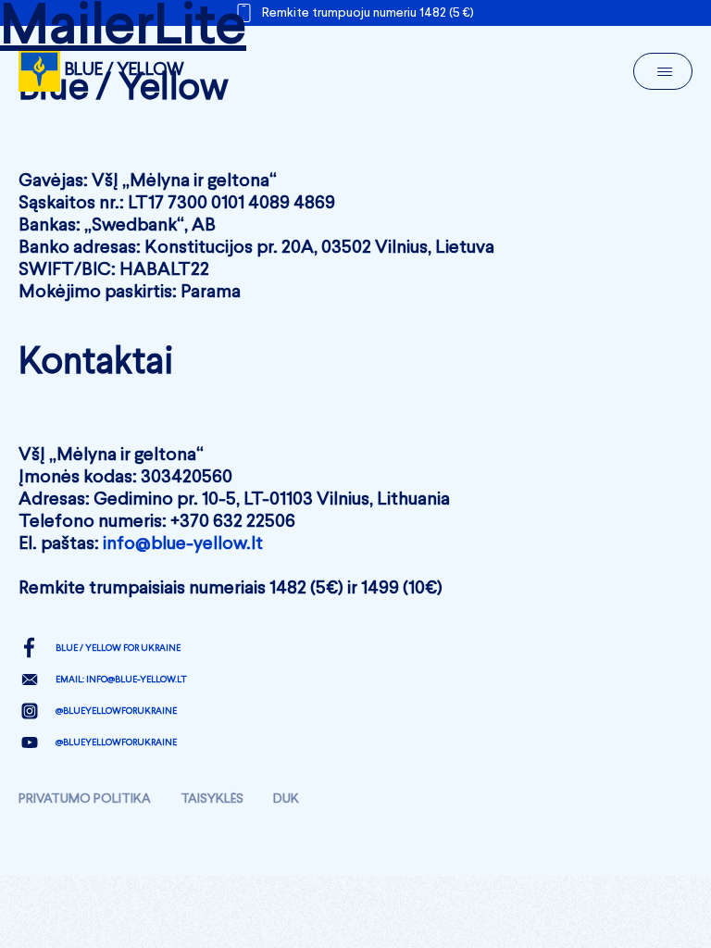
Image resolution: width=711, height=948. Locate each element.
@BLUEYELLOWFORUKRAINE (116, 711)
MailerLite (123, 28)
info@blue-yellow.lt (183, 544)
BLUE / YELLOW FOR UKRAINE (118, 648)
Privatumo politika (85, 798)
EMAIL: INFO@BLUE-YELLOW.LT (121, 679)
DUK (286, 798)
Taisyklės (212, 798)
